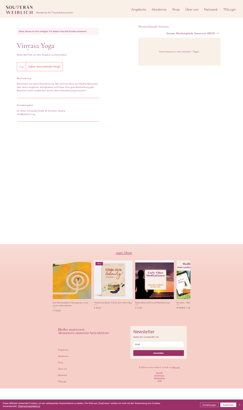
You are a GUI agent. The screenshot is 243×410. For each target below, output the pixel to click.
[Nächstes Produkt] (186, 279)
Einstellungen (209, 404)
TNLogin (62, 381)
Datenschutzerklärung (29, 406)
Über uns (62, 368)
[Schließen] (239, 405)
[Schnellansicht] (72, 279)
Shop (60, 362)
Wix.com (176, 367)
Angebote (63, 349)
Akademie (63, 356)
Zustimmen (228, 404)
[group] (121, 286)
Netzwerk (62, 375)
